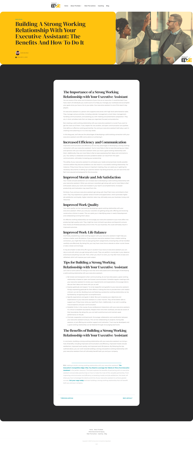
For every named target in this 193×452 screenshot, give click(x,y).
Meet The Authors (90, 6)
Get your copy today (76, 380)
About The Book (76, 6)
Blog (107, 6)
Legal (96, 444)
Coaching (101, 6)
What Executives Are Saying (96, 431)
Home (66, 6)
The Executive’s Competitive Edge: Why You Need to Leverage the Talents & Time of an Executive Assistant (96, 368)
